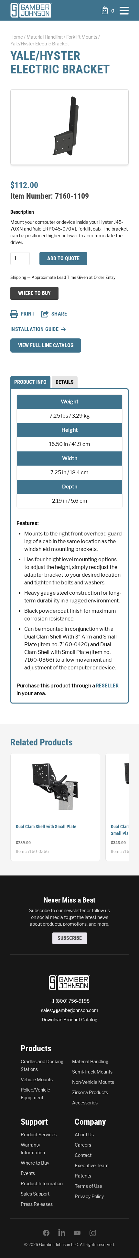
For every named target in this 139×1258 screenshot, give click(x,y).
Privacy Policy (89, 1196)
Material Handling (45, 37)
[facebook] (46, 1233)
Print (28, 314)
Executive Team (92, 1165)
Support (34, 1122)
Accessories (85, 1102)
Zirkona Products (90, 1092)
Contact (83, 1155)
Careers (83, 1145)
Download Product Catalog (69, 1019)
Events (28, 1173)
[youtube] (77, 1233)
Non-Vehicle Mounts (93, 1082)
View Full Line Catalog (45, 345)
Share (59, 314)
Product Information (42, 1183)
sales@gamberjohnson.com (69, 1010)
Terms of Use (88, 1186)
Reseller (107, 686)
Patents (83, 1175)
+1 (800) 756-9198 (70, 1001)
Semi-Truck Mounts (92, 1071)
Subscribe (70, 938)
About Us (84, 1134)
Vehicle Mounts (37, 1079)
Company (90, 1122)
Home (16, 37)
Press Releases (37, 1204)
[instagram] (93, 1233)
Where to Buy (34, 293)
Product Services (39, 1134)
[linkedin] (62, 1233)
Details (65, 382)
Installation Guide (34, 329)
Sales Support (35, 1194)
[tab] (30, 382)
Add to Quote (63, 258)
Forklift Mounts (81, 37)
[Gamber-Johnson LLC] (31, 10)
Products (36, 1048)
